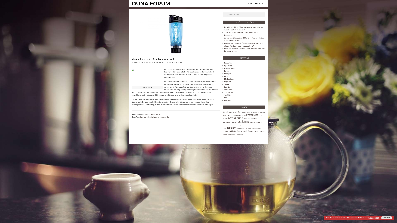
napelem (231, 127)
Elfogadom (386, 218)
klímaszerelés (259, 122)
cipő (242, 112)
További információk (373, 217)
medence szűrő (256, 125)
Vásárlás (227, 95)
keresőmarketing (227, 122)
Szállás (227, 87)
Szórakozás (228, 92)
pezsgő (225, 131)
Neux (196, 148)
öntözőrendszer (239, 134)
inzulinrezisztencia (252, 118)
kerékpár (234, 122)
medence (250, 125)
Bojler (234, 112)
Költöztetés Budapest (228, 125)
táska (238, 131)
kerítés (239, 122)
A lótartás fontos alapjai (151, 114)
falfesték (225, 115)
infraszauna (235, 118)
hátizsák (225, 118)
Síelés (226, 84)
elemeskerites (261, 112)
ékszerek (262, 131)
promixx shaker (177, 62)
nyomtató (247, 128)
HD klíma (261, 115)
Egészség (228, 66)
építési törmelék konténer (229, 134)
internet (245, 118)
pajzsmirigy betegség (255, 128)
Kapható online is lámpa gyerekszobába (154, 117)
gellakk (244, 115)
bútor (238, 112)
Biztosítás (228, 63)
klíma (245, 121)
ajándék (225, 112)
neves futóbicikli (241, 128)
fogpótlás (230, 115)
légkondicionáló (243, 125)
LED (235, 125)
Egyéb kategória (230, 68)
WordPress (208, 148)
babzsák (230, 112)
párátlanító (232, 131)
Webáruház (160, 62)
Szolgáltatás (228, 90)
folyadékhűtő (236, 115)
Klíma (226, 76)
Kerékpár (227, 74)
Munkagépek (229, 79)
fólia (240, 115)
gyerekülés (252, 114)
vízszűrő (245, 131)
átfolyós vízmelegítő (254, 131)
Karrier (226, 71)
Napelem (227, 82)
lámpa (237, 125)
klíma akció (252, 122)
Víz (225, 98)
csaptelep (245, 112)
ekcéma (255, 112)
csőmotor (250, 112)
